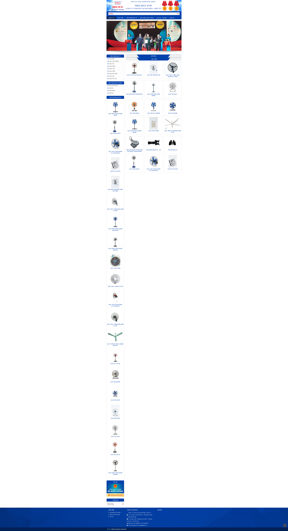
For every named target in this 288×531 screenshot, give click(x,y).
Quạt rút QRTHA (115, 363)
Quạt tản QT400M (153, 130)
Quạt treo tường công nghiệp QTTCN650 (173, 75)
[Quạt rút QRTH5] (115, 447)
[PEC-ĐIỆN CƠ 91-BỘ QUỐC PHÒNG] (144, 5)
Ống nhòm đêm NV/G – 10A (153, 150)
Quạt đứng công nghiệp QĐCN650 (115, 473)
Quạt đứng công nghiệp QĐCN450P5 (115, 229)
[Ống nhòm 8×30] (172, 142)
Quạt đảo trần (113, 73)
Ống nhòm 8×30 (172, 150)
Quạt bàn (111, 58)
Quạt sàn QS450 (115, 400)
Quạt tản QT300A (115, 268)
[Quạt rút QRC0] (115, 429)
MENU (111, 14)
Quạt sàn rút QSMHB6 (153, 113)
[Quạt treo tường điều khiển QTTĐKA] (115, 201)
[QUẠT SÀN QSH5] (172, 86)
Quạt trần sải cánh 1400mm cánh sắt (115, 344)
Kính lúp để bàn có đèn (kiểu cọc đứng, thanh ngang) (134, 150)
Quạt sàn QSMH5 (134, 113)
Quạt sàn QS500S (115, 382)
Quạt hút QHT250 (173, 169)
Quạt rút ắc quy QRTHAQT (134, 75)
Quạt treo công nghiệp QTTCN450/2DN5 (153, 169)
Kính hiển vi (112, 90)
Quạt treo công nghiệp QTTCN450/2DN (115, 305)
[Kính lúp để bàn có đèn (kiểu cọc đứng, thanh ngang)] (134, 142)
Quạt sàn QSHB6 (172, 113)
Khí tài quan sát (113, 85)
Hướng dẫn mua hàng (115, 512)
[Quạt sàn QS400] (115, 411)
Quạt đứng (112, 66)
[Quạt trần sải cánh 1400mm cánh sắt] (115, 336)
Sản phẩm (154, 59)
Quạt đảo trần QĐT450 (153, 75)
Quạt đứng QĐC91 (134, 169)
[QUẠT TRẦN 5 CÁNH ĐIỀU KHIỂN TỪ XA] (172, 123)
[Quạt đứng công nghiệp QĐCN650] (115, 465)
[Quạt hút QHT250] (172, 161)
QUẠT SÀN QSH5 (172, 94)
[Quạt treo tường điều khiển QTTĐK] (115, 317)
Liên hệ (111, 516)
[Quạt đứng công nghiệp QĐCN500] (115, 241)
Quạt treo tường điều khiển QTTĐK (115, 325)
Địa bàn (111, 88)
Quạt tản (111, 68)
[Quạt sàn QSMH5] (134, 106)
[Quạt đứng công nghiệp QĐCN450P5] (115, 221)
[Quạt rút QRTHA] (115, 356)
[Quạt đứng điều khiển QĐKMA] (153, 86)
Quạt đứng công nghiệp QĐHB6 (134, 131)
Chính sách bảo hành (115, 514)
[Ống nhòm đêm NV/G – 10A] (153, 142)
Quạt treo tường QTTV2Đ (115, 286)
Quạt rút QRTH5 (115, 454)
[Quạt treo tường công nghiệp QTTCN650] (172, 67)
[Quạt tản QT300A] (115, 260)
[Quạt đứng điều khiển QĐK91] (134, 86)
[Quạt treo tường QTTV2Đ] (115, 279)
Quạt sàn (111, 76)
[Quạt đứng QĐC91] (134, 161)
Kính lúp (111, 93)
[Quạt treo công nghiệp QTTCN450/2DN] (115, 297)
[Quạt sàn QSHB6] (172, 106)
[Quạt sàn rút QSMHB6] (153, 106)
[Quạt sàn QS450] (115, 392)
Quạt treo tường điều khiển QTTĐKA (115, 209)
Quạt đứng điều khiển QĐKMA (153, 94)
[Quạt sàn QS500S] (115, 374)
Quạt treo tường (114, 61)
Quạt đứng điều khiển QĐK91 (134, 94)
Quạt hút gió (112, 78)
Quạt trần (112, 71)
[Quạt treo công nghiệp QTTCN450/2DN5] (153, 161)
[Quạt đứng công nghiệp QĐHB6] (134, 123)
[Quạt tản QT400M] (153, 123)
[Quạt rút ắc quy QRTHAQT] (134, 67)
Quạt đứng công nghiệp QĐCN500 (115, 249)
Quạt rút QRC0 (115, 436)
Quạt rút (111, 63)
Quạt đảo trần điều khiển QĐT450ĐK (115, 190)
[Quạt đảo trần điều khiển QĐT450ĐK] (115, 182)
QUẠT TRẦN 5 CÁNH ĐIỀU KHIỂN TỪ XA (172, 131)
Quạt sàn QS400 (115, 418)
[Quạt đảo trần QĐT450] (153, 67)
